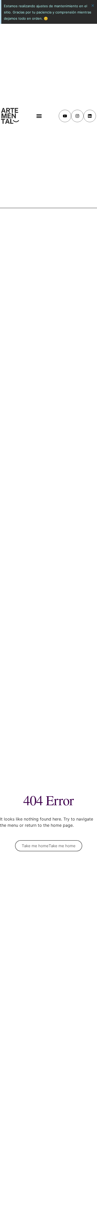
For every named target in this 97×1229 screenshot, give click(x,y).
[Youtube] (65, 116)
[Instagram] (77, 116)
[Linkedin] (90, 116)
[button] (39, 116)
